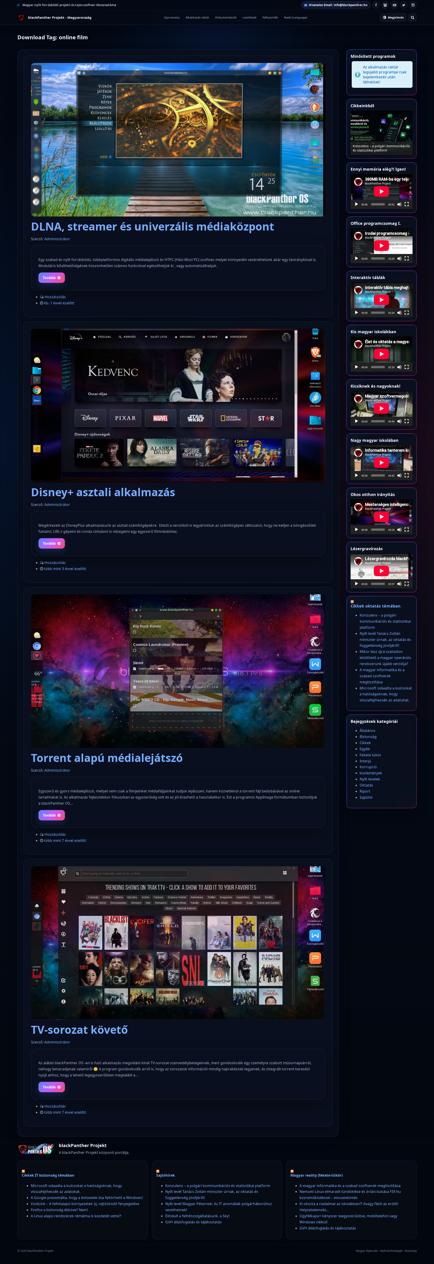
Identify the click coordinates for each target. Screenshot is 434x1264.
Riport (365, 791)
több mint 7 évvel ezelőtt (65, 840)
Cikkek (365, 742)
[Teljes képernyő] (406, 204)
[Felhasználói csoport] (385, 5)
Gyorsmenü (172, 17)
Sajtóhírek (165, 1175)
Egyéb (365, 748)
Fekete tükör (370, 754)
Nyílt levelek (370, 779)
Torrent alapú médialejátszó (107, 757)
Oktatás (366, 785)
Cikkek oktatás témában (376, 606)
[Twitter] (403, 5)
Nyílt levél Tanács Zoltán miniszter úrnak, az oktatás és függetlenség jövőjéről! (385, 639)
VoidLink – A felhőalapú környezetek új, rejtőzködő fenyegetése (85, 1203)
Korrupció (368, 766)
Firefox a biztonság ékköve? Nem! (59, 1209)
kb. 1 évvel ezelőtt (59, 302)
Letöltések (250, 17)
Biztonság (368, 736)
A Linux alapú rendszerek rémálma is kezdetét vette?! (76, 1215)
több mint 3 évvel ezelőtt (65, 568)
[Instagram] (413, 5)
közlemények (371, 773)
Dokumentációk (226, 17)
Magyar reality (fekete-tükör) (316, 1175)
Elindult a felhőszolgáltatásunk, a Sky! (197, 1215)
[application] (382, 191)
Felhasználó (270, 17)
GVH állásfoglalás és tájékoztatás (193, 1222)
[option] (382, 133)
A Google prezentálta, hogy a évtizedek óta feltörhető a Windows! (87, 1197)
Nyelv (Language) (295, 17)
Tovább (49, 277)
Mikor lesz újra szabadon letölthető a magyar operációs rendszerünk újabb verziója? (381, 146)
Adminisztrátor (57, 238)
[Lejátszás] (356, 204)
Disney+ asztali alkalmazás (103, 492)
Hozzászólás (55, 296)
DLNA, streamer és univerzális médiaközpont (152, 226)
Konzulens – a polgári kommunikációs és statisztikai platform (385, 621)
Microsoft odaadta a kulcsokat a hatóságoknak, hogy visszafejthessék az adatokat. (386, 694)
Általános (367, 730)
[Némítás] (399, 204)
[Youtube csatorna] (394, 5)
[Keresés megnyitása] (412, 17)
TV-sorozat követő (79, 1029)
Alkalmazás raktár (197, 17)
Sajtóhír (366, 797)
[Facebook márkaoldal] (376, 5)
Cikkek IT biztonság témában (48, 1175)
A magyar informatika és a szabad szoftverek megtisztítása (382, 675)
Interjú (365, 761)
